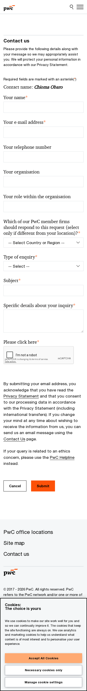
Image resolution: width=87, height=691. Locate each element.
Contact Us (14, 438)
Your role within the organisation (37, 197)
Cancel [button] (15, 486)
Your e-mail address (24, 122)
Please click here (21, 342)
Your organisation (21, 172)
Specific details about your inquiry (39, 305)
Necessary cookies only (43, 670)
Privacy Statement (21, 396)
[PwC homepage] (9, 7)
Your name (15, 97)
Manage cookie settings (44, 682)
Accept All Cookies (43, 658)
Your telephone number (27, 147)
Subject (12, 280)
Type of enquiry (20, 257)
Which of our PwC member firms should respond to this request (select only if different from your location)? (42, 227)
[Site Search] (71, 7)
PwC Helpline (62, 457)
